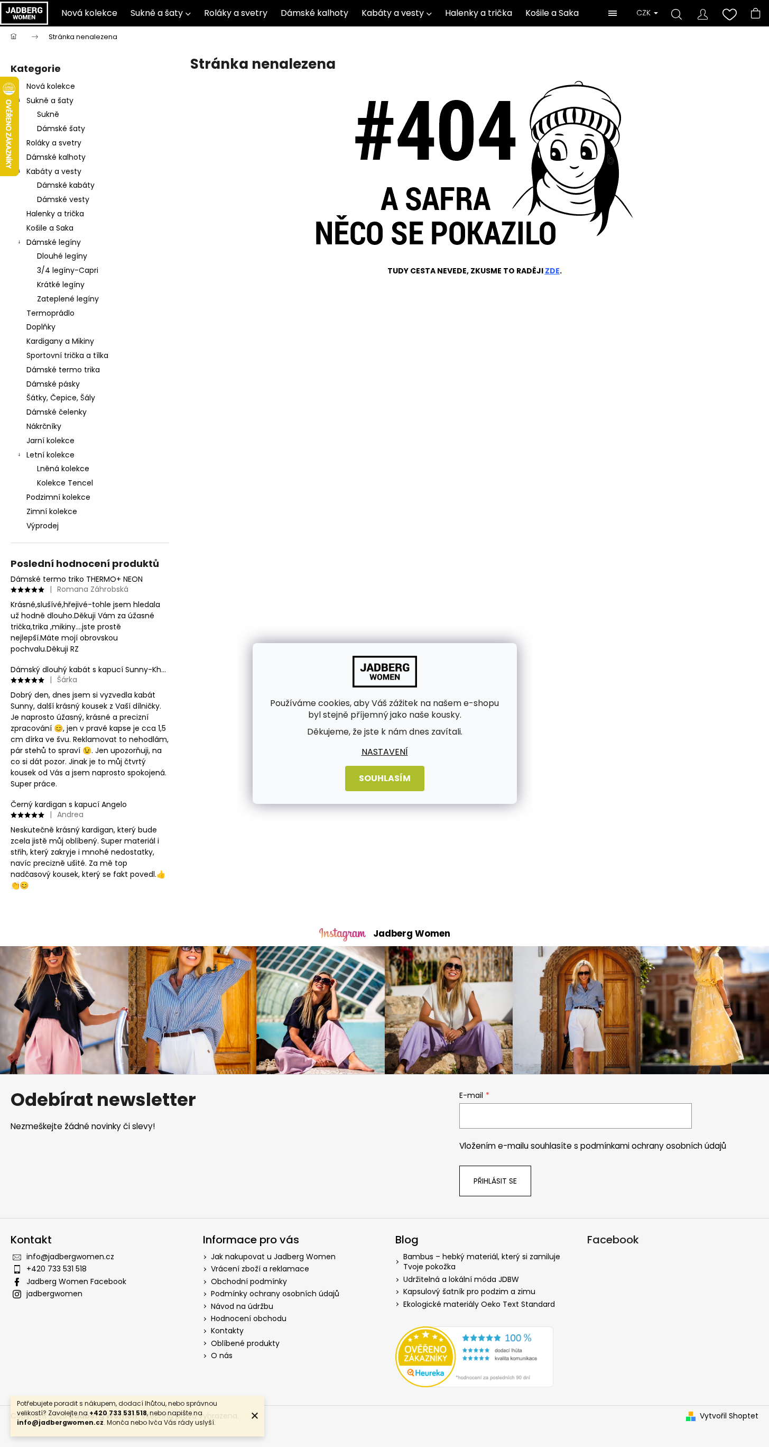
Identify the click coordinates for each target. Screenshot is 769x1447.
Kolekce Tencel (65, 483)
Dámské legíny (53, 242)
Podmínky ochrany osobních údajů (275, 1293)
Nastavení (385, 752)
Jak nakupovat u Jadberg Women (273, 1256)
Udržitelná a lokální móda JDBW (461, 1280)
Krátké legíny (61, 284)
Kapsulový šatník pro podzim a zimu (469, 1292)
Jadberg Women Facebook (76, 1281)
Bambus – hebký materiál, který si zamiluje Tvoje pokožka (481, 1262)
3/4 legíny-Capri (67, 270)
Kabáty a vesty (53, 171)
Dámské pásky (53, 384)
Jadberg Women (411, 933)
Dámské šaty (61, 128)
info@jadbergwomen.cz (70, 1256)
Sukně (48, 114)
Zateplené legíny (68, 299)
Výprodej (42, 525)
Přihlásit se (495, 1181)
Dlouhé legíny (62, 256)
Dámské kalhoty (56, 157)
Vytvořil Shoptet (729, 1416)
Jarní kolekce (50, 440)
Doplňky (40, 327)
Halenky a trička (55, 213)
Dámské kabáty (66, 185)
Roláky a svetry (53, 143)
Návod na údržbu (242, 1306)
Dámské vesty (63, 199)
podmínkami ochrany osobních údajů (653, 1145)
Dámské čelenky (56, 412)
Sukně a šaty (49, 100)
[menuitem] (89, 13)
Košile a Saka (49, 228)
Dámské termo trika (63, 369)
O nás (222, 1355)
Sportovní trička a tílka (67, 355)
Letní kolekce (50, 455)
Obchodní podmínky (249, 1281)
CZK (644, 13)
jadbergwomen (54, 1293)
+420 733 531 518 (56, 1268)
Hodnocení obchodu (248, 1318)
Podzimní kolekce (58, 497)
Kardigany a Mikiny (60, 341)
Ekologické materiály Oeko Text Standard (479, 1304)
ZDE (552, 270)
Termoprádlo (50, 313)
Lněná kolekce (63, 468)
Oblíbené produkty (245, 1343)
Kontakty (227, 1330)
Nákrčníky (43, 426)
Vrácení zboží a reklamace (260, 1268)
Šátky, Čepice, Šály (60, 397)
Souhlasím (385, 778)
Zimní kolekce (51, 511)
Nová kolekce (50, 86)
